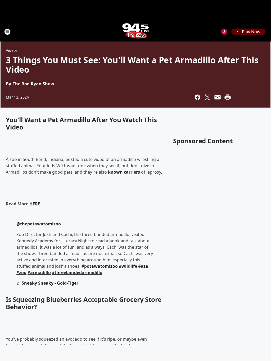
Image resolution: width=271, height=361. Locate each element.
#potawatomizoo (100, 266)
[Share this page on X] (207, 97)
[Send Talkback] (224, 32)
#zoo (21, 272)
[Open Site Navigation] (7, 32)
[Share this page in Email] (217, 97)
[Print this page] (227, 97)
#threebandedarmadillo (77, 272)
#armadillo (39, 272)
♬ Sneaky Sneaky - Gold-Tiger (47, 283)
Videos (11, 50)
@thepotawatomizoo (38, 224)
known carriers (124, 172)
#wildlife (128, 266)
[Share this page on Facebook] (197, 97)
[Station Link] (135, 31)
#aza (143, 266)
